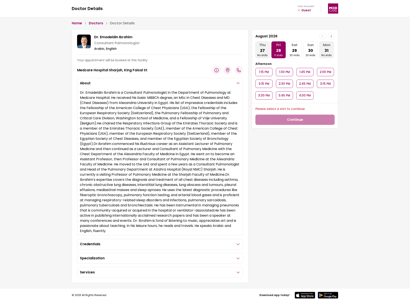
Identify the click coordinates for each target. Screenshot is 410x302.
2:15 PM (264, 84)
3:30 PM (264, 95)
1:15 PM (264, 72)
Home (77, 23)
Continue (295, 119)
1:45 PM (304, 72)
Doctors (96, 23)
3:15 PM (325, 84)
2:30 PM (284, 84)
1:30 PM (284, 72)
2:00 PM (325, 72)
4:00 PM (305, 95)
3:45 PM (284, 95)
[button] (305, 295)
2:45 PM (305, 84)
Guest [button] (306, 10)
